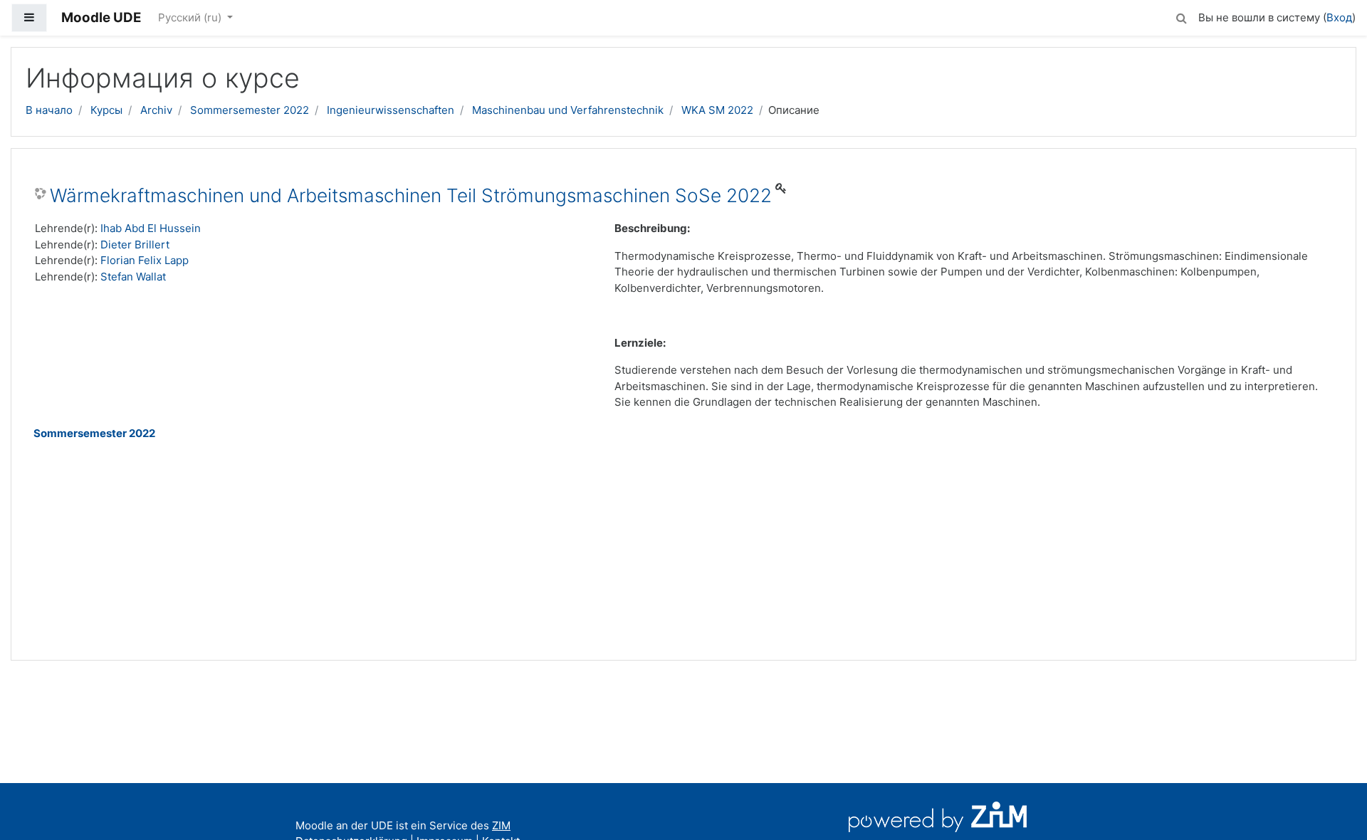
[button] (1181, 16)
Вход (1339, 17)
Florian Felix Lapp (144, 260)
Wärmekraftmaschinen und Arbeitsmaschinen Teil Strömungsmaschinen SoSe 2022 (411, 195)
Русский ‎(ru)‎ (191, 17)
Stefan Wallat (133, 276)
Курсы (106, 110)
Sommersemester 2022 (249, 110)
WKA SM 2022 (717, 110)
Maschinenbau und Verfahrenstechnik (568, 110)
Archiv (156, 110)
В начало (49, 110)
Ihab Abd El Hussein (150, 228)
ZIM (501, 825)
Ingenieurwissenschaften (390, 110)
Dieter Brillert (134, 244)
